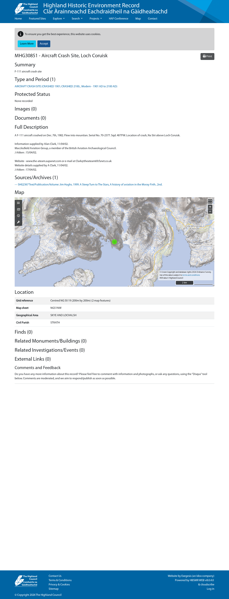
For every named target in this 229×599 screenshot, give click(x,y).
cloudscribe (207, 584)
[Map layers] (18, 203)
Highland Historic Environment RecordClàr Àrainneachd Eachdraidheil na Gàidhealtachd (105, 9)
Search (76, 18)
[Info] (18, 216)
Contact (152, 18)
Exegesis (186, 576)
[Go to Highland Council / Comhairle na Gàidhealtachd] (26, 7)
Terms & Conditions (60, 580)
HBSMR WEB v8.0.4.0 (202, 580)
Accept (44, 43)
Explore (57, 18)
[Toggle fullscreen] (210, 201)
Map (138, 18)
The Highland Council (49, 595)
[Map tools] (18, 222)
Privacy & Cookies (59, 584)
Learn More (27, 43)
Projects (95, 18)
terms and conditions (191, 275)
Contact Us (55, 576)
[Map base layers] (18, 210)
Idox (199, 576)
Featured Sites (37, 18)
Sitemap (54, 589)
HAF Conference (118, 18)
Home (18, 18)
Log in (210, 589)
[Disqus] (114, 431)
